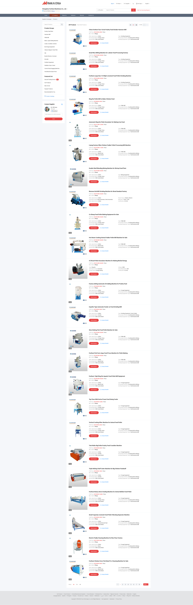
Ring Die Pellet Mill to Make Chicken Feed (101, 99)
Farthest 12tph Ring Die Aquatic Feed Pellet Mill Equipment (107, 376)
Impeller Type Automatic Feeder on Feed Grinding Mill (105, 307)
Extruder (46, 59)
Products (55, 15)
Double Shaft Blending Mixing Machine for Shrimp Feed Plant (107, 168)
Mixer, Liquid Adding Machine (51, 40)
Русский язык (81, 595)
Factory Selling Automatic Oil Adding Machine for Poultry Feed (108, 284)
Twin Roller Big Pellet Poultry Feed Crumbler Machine (105, 445)
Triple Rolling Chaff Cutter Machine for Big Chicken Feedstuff (107, 468)
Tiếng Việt (129, 595)
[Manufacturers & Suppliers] (52, 3)
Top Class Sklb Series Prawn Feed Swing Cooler (103, 399)
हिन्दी (114, 595)
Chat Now (55, 111)
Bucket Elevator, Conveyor (50, 56)
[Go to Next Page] (147, 25)
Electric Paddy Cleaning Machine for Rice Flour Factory (105, 538)
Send (53, 119)
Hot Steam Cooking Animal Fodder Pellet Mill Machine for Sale (108, 237)
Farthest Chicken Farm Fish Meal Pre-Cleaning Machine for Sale (108, 561)
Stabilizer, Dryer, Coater (49, 65)
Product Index (122, 594)
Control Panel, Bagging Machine (51, 68)
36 (77, 584)
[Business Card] (62, 104)
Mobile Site (129, 594)
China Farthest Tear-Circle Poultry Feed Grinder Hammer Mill (107, 29)
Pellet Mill (46, 37)
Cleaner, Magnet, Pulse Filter (51, 50)
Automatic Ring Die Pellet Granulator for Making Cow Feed (107, 122)
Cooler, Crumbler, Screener (50, 43)
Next (145, 584)
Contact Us (91, 15)
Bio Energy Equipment (49, 46)
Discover (82, 15)
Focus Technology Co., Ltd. (86, 599)
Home (45, 15)
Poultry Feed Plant (48, 31)
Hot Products (59, 594)
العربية (102, 595)
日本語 (110, 595)
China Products (67, 594)
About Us (64, 15)
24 (73, 584)
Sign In (112, 3)
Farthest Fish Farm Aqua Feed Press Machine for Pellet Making (108, 353)
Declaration (112, 599)
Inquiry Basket (105, 43)
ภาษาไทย (119, 595)
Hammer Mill (47, 34)
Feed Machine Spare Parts (50, 71)
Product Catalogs (50, 96)
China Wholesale (90, 594)
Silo (45, 53)
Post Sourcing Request (144, 10)
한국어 (106, 595)
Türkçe (123, 595)
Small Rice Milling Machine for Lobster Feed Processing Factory (108, 53)
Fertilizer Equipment (49, 62)
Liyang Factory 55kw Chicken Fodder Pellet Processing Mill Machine (110, 145)
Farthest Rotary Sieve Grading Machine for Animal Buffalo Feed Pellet (110, 492)
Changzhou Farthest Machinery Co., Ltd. (54, 9)
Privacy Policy (119, 599)
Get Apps (139, 3)
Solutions (73, 15)
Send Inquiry (94, 43)
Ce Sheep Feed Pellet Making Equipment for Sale (104, 214)
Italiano (86, 595)
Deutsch (91, 595)
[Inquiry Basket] (133, 3)
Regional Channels (114, 594)
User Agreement (105, 599)
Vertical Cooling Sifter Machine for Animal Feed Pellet (105, 422)
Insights (134, 594)
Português (69, 595)
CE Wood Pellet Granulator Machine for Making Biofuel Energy (108, 260)
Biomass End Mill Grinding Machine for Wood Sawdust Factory (108, 191)
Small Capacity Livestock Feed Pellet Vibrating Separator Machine (109, 515)
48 (80, 584)
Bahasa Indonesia (136, 595)
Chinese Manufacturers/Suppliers (78, 594)
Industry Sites (106, 594)
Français (74, 595)
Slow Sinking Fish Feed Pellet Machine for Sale (103, 330)
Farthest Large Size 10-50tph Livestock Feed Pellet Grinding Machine (110, 76)
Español (63, 595)
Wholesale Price (98, 594)
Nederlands (97, 595)
